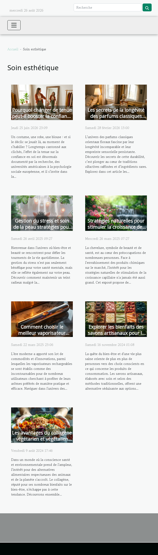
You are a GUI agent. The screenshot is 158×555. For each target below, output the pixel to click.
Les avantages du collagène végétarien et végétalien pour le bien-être (42, 438)
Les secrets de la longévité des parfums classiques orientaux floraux (116, 116)
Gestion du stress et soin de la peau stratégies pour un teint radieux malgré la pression (42, 230)
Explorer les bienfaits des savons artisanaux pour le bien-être (116, 332)
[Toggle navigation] (14, 25)
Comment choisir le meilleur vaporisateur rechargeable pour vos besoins (41, 336)
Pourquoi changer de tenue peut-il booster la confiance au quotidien (42, 116)
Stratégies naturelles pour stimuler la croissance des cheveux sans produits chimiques (116, 230)
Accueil (12, 49)
